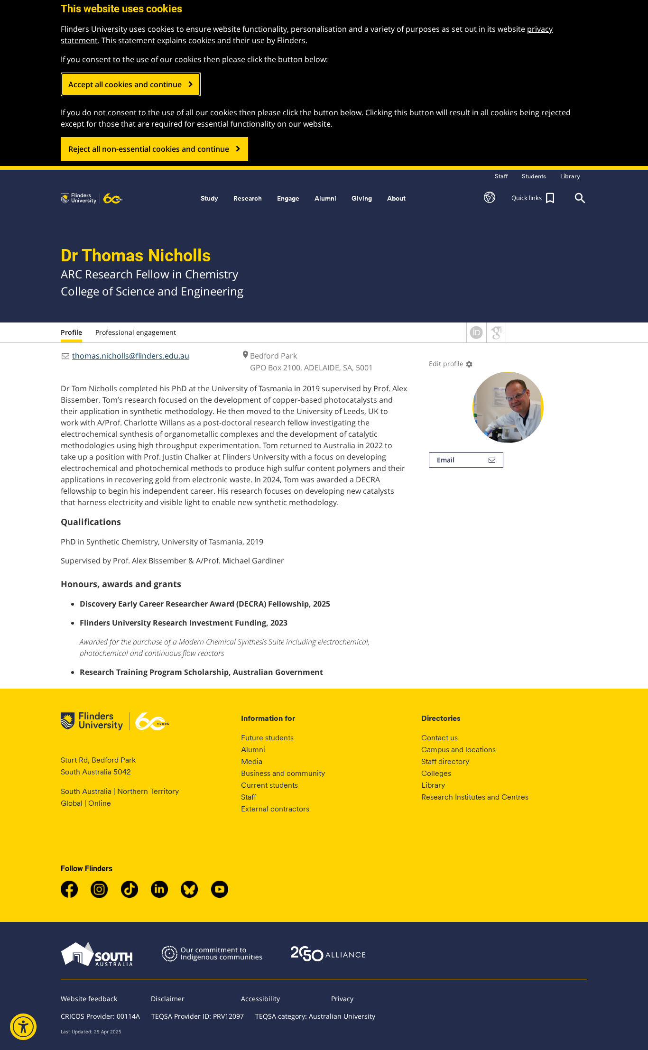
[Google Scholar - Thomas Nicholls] (496, 339)
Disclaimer (168, 998)
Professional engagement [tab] (135, 332)
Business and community (283, 773)
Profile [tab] (71, 332)
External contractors (275, 808)
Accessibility (260, 998)
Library (433, 785)
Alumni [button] (325, 198)
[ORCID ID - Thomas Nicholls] (476, 339)
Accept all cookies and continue (125, 84)
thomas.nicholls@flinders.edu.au (130, 355)
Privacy (342, 998)
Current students (269, 785)
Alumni (253, 749)
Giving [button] (362, 198)
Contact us (439, 737)
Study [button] (209, 198)
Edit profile (451, 363)
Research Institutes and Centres (474, 796)
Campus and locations (458, 749)
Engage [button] (288, 198)
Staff (248, 796)
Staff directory (445, 761)
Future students (267, 737)
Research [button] (247, 198)
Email (445, 459)
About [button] (396, 198)
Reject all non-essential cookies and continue (148, 149)
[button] (489, 198)
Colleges (436, 773)
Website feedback (89, 998)
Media (251, 761)
